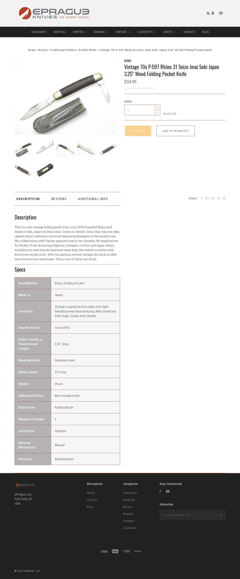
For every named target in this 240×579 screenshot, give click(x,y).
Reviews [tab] (59, 199)
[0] (221, 12)
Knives (78, 32)
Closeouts (145, 32)
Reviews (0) (148, 88)
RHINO (127, 61)
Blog (205, 32)
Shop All (60, 32)
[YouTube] (168, 491)
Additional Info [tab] (93, 199)
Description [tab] (28, 199)
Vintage (121, 32)
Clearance (39, 32)
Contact (189, 32)
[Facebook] (160, 491)
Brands (99, 32)
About (168, 32)
